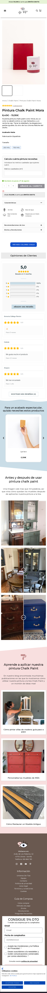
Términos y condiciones (23, 889)
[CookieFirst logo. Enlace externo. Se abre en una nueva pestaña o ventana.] (2, 969)
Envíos (23, 908)
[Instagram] (17, 864)
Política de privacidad (23, 884)
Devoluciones (23, 911)
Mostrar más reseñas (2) (23, 394)
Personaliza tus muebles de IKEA (23, 778)
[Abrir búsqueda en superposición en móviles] (37, 11)
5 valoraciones (17, 106)
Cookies (23, 891)
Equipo (23, 878)
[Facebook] (21, 864)
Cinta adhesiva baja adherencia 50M (23, 452)
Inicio (4, 101)
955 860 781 (27, 859)
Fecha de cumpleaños (15, 935)
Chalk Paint (13, 101)
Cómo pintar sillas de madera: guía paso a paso (23, 730)
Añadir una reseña (23, 307)
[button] (5, 10)
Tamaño (5, 143)
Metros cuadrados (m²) (13, 169)
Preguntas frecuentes (23, 914)
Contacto (23, 881)
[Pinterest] (30, 864)
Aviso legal (23, 886)
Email (7, 926)
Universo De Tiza (23, 876)
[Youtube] (26, 864)
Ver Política (13, 975)
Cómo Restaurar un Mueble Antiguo (23, 824)
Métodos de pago (23, 906)
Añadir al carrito (31, 186)
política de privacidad (29, 961)
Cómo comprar (23, 903)
